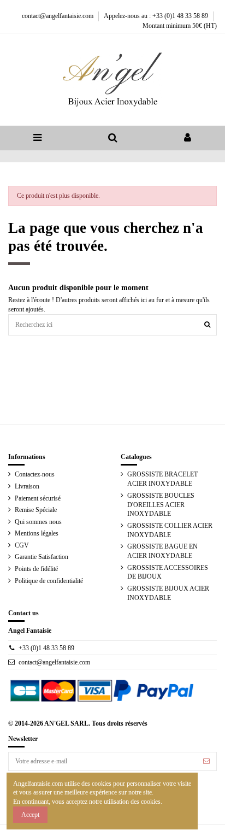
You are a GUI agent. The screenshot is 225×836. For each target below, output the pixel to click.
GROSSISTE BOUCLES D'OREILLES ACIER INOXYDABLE (160, 505)
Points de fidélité (36, 569)
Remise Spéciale (36, 510)
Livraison (27, 486)
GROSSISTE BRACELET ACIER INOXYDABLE (162, 478)
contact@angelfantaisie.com (58, 16)
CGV (22, 545)
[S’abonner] (206, 761)
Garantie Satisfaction (41, 557)
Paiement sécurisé (38, 498)
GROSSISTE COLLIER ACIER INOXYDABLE (169, 530)
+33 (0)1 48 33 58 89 (46, 648)
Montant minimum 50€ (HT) (180, 26)
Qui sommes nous (38, 522)
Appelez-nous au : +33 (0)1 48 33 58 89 (157, 16)
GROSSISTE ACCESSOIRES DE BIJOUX (167, 572)
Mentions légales (36, 533)
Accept (30, 815)
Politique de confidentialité (49, 581)
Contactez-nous (35, 474)
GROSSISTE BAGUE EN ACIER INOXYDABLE (162, 551)
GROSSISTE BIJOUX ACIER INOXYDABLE (168, 593)
